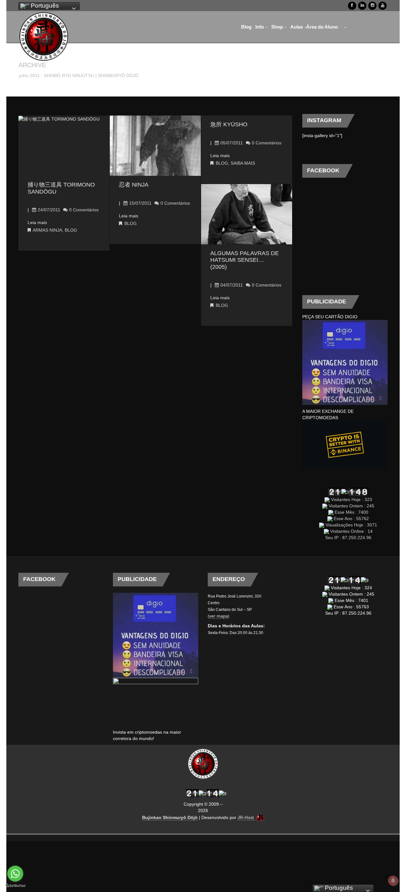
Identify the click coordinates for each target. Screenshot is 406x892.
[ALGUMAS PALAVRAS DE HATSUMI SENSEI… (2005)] (246, 213)
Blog (71, 230)
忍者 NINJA (133, 185)
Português (44, 5)
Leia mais (37, 222)
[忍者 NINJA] (155, 148)
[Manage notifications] (393, 880)
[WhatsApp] (350, 27)
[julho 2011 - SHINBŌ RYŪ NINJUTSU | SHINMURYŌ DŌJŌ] (43, 36)
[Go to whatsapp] (15, 874)
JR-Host (246, 817)
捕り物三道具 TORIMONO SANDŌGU (61, 188)
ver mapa (218, 615)
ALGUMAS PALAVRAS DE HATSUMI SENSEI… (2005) (244, 260)
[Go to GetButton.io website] (15, 886)
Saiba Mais (243, 163)
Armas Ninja (47, 230)
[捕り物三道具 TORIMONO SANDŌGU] (59, 118)
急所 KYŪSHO (228, 124)
